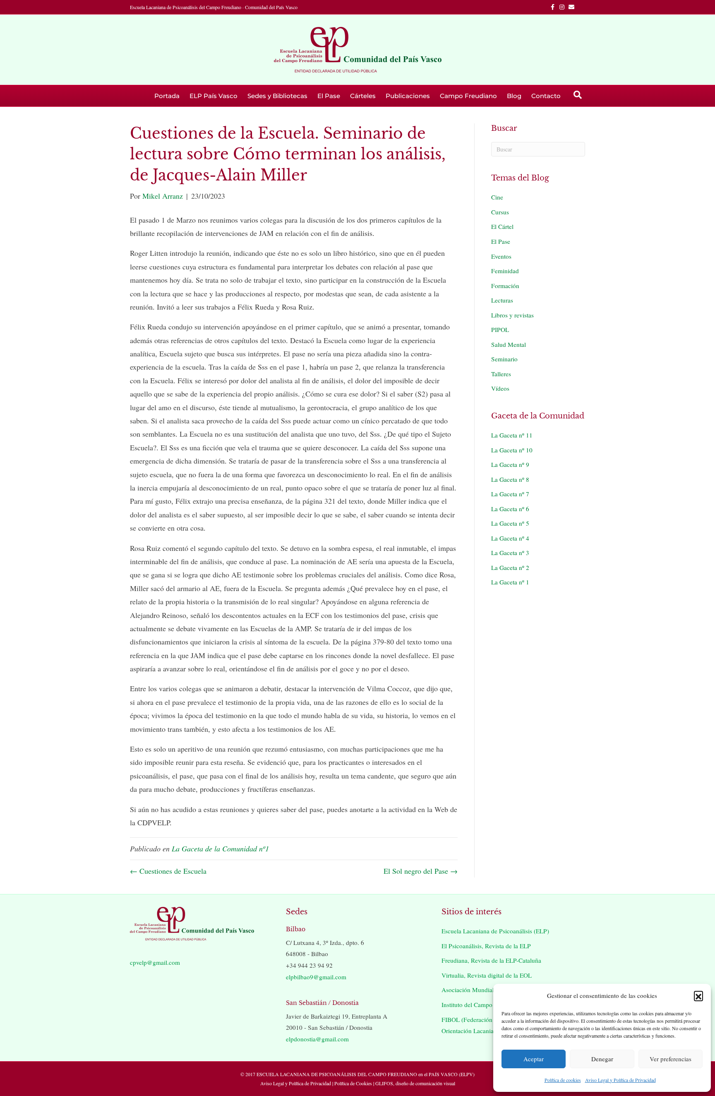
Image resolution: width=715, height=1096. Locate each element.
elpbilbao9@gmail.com (316, 977)
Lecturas (502, 300)
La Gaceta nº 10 (512, 450)
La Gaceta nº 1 (510, 582)
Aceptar (533, 1059)
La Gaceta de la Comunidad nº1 (220, 848)
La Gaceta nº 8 (510, 479)
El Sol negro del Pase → (421, 871)
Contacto (546, 96)
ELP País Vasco (214, 96)
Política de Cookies (353, 1083)
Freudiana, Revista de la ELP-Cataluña (491, 960)
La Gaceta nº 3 (510, 552)
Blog (514, 96)
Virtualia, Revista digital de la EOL (486, 975)
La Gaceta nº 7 (510, 494)
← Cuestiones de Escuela (168, 871)
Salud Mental (508, 344)
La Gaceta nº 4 (510, 538)
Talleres (501, 374)
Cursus (500, 212)
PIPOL (500, 329)
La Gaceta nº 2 (510, 567)
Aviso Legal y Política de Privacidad (620, 1080)
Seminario (504, 359)
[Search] (577, 94)
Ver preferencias (670, 1059)
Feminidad (505, 271)
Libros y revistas (512, 315)
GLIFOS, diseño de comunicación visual (415, 1083)
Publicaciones (408, 96)
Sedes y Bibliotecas (277, 96)
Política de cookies (563, 1080)
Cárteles (363, 96)
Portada (167, 96)
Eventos (501, 256)
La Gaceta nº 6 (510, 509)
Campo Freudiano (468, 96)
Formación (505, 285)
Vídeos (500, 388)
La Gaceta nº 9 (510, 464)
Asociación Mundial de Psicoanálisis (489, 989)
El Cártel (502, 226)
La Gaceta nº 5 (510, 523)
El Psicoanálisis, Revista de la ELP (486, 946)
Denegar (602, 1059)
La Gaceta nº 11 (512, 435)
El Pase (328, 96)
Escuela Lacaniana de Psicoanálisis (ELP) (495, 931)
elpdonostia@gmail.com (317, 1039)
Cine (497, 197)
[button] (698, 995)
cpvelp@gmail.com (155, 962)
